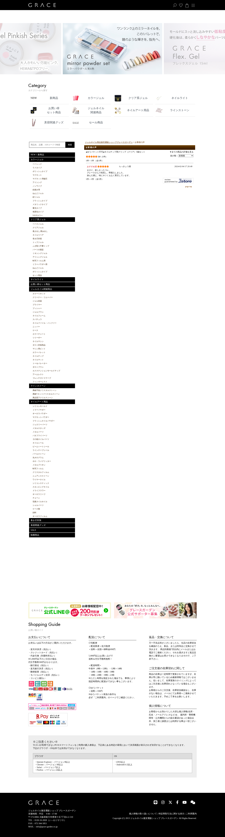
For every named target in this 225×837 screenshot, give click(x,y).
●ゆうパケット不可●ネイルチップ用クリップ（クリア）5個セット (115, 152)
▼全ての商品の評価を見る (181, 152)
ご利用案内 (191, 814)
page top (188, 186)
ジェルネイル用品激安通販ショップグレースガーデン (109, 142)
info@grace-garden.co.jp (47, 827)
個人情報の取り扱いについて (143, 814)
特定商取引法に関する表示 (171, 814)
